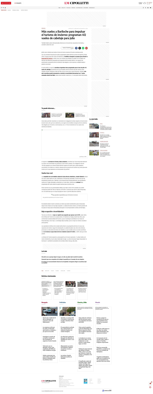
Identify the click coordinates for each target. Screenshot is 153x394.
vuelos (52, 270)
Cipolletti (63, 7)
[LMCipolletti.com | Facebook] (143, 7)
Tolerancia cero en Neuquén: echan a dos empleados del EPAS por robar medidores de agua (49, 348)
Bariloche (76, 28)
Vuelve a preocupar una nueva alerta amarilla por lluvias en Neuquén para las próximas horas (49, 357)
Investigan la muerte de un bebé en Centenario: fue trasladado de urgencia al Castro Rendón (49, 339)
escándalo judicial (15, 10)
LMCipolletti (71, 28)
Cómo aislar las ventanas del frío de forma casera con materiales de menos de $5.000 (85, 320)
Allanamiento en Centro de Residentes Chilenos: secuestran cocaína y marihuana (67, 348)
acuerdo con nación (104, 141)
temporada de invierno (47, 58)
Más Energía (85, 7)
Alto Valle (102, 132)
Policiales (68, 7)
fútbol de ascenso (103, 150)
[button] (1, 7)
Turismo (68, 270)
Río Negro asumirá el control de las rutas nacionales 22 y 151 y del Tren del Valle (82, 290)
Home (59, 7)
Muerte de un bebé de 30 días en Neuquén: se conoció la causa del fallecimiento (49, 320)
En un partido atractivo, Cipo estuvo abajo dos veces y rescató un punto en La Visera (105, 154)
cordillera (63, 270)
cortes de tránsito (24, 10)
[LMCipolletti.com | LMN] (17, 3)
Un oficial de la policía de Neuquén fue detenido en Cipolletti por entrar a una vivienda (67, 339)
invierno (57, 270)
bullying (9, 10)
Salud (101, 123)
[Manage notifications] (150, 387)
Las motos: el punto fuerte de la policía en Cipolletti (66, 357)
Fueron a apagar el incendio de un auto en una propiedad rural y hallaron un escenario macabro (102, 320)
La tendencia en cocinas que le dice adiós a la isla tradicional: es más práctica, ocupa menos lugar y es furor (85, 340)
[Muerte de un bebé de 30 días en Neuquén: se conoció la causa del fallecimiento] (50, 311)
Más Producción (79, 7)
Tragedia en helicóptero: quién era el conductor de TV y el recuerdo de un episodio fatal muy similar (103, 359)
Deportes (90, 380)
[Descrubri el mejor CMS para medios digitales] (106, 391)
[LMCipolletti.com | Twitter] (146, 7)
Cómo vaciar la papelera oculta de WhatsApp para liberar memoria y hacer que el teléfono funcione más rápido (85, 330)
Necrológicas (91, 7)
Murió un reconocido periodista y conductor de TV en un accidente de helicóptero (103, 349)
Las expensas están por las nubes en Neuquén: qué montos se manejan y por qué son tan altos (49, 329)
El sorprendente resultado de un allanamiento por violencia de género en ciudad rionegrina (67, 329)
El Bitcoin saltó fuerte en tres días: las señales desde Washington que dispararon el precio (103, 331)
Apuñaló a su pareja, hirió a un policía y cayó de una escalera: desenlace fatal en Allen (67, 320)
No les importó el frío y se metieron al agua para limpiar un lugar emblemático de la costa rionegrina (58, 291)
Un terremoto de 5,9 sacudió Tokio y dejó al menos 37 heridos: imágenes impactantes (102, 340)
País (90, 381)
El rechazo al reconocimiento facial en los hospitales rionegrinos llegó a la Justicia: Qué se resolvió (64, 262)
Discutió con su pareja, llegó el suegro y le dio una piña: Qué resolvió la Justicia (57, 115)
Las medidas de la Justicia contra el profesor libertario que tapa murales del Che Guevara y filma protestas (70, 291)
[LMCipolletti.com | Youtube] (150, 7)
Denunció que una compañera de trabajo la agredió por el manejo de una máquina (80, 115)
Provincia (73, 7)
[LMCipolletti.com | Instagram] (148, 7)
